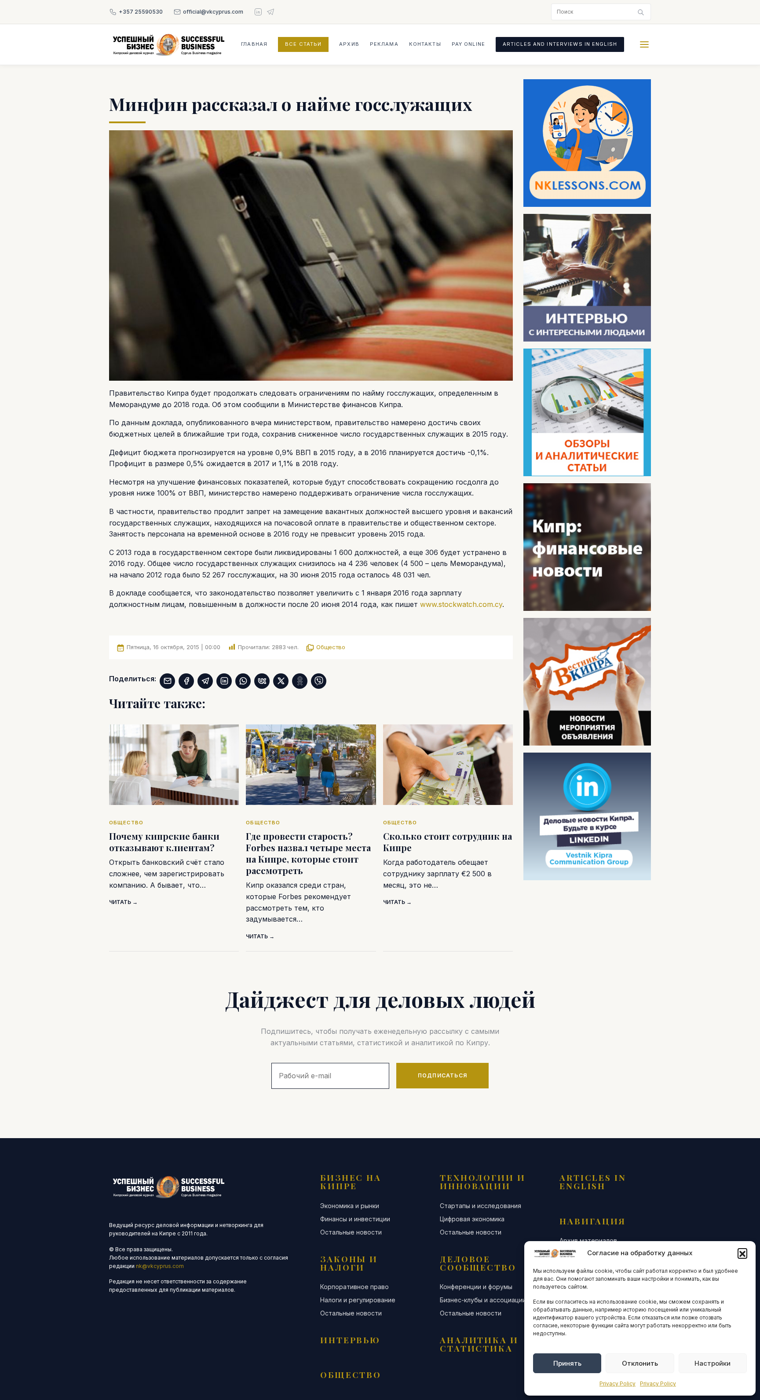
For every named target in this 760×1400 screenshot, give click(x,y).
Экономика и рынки (349, 1206)
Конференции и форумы (476, 1287)
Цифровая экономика (472, 1219)
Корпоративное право (354, 1287)
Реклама (384, 44)
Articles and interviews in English (560, 44)
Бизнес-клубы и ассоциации (483, 1300)
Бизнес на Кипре (350, 1181)
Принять (567, 1363)
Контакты (425, 44)
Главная (254, 44)
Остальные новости (351, 1232)
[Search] (641, 12)
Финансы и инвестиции (355, 1219)
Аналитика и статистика (479, 1344)
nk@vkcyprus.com (160, 1266)
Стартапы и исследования (480, 1206)
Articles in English (592, 1181)
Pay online (468, 44)
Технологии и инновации (483, 1181)
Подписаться (442, 1075)
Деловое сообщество (478, 1263)
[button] (742, 1253)
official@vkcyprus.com (213, 11)
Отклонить (640, 1363)
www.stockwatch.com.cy (461, 604)
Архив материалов (588, 1241)
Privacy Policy (617, 1383)
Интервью (350, 1339)
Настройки (712, 1363)
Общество (330, 646)
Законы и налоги (349, 1263)
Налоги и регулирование (357, 1300)
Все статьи (303, 44)
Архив (349, 44)
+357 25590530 (141, 11)
